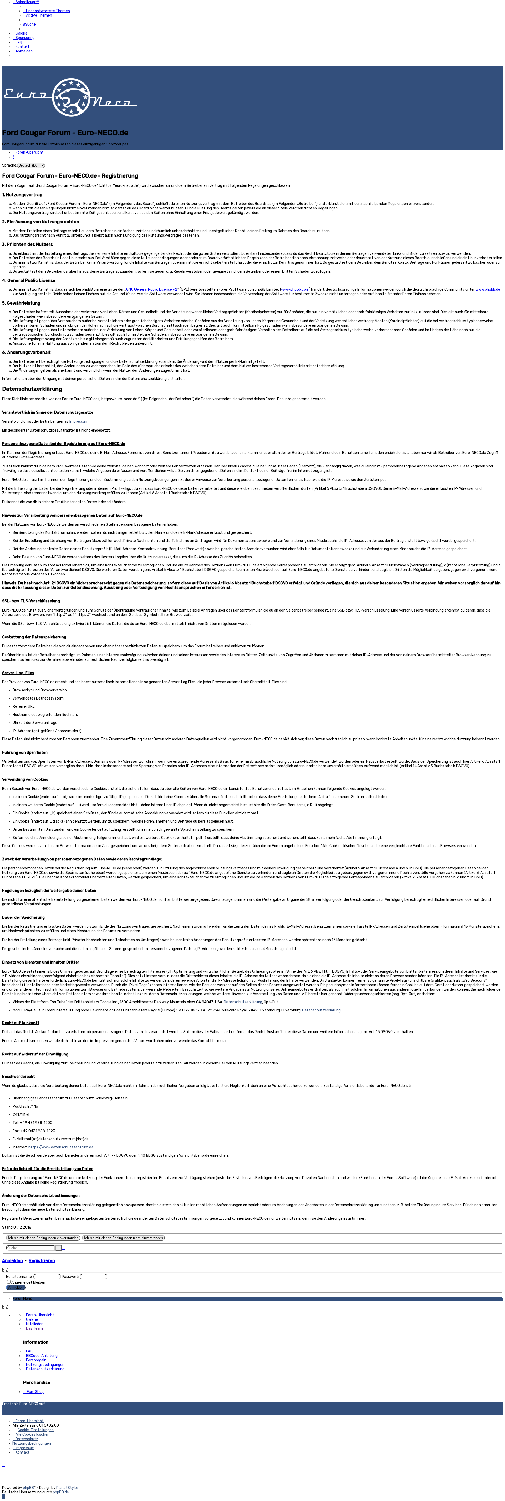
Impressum (78, 421)
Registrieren (42, 1260)
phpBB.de (61, 1492)
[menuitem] (46, 11)
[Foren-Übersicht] (70, 125)
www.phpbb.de (488, 289)
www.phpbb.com (295, 289)
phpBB (28, 1487)
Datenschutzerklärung (243, 1002)
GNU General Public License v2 (151, 289)
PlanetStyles (67, 1487)
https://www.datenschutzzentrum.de (60, 1147)
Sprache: (9, 165)
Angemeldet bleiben (28, 1282)
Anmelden (12, 1260)
